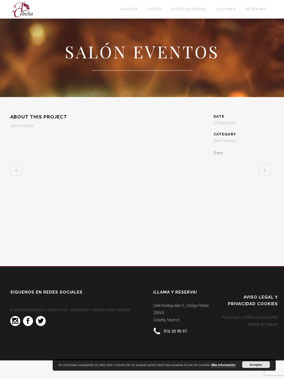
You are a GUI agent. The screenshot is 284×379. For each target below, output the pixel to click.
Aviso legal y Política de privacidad (250, 317)
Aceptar (256, 364)
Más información (223, 365)
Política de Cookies (263, 324)
